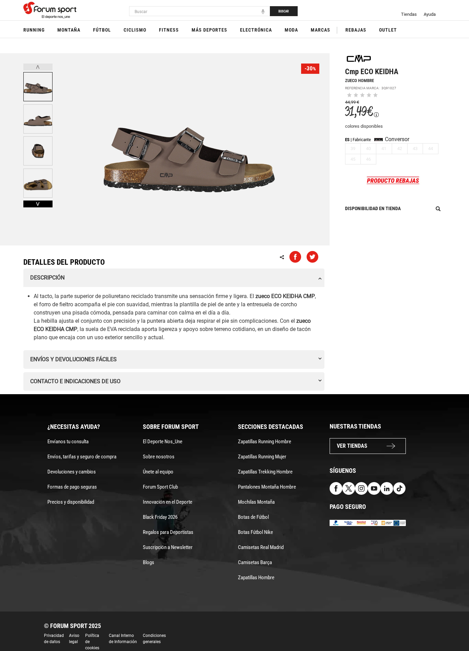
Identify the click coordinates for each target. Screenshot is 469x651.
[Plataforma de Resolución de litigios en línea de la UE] (399, 522)
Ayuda (430, 14)
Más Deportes (209, 30)
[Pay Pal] (336, 522)
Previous (38, 67)
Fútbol (102, 30)
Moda (291, 30)
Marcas (320, 30)
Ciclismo (135, 30)
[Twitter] (348, 488)
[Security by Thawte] (374, 522)
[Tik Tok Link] (399, 488)
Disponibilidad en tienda (373, 208)
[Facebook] (336, 488)
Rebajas (355, 30)
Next (38, 204)
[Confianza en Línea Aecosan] (386, 522)
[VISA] (348, 522)
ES (347, 139)
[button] (454, 626)
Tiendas (409, 14)
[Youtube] (374, 488)
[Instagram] (361, 488)
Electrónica (256, 30)
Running (34, 30)
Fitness (169, 30)
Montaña (68, 30)
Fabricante (362, 139)
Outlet (388, 30)
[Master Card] (361, 522)
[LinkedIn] (386, 488)
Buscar (283, 11)
